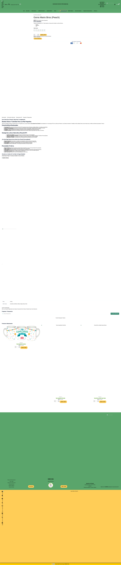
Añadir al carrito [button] (24, 347)
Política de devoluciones (11, 479)
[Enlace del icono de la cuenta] (114, 4)
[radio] (34, 30)
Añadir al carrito (43, 34)
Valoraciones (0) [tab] (19, 117)
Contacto (12, 4)
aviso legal (11, 481)
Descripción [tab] (4, 117)
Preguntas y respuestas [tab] (27, 117)
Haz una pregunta (114, 313)
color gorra (36, 28)
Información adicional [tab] (11, 117)
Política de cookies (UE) (11, 482)
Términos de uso (11, 484)
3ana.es (6, 4)
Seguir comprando (38, 38)
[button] (9, 4)
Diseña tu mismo (11, 485)
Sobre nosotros (51, 481)
